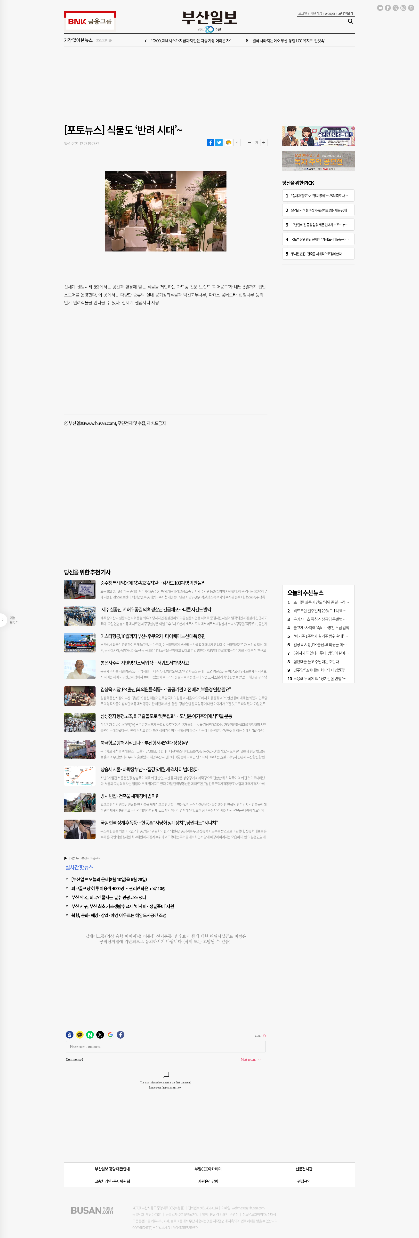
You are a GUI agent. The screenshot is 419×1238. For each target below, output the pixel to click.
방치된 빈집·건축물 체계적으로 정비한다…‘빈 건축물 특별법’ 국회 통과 (334, 253)
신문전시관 (304, 1169)
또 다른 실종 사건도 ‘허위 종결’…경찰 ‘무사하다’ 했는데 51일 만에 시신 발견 (349, 602)
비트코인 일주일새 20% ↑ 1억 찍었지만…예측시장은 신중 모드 (340, 610)
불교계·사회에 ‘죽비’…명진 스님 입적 (321, 627)
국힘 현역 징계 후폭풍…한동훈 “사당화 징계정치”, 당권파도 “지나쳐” (159, 822)
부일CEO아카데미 (207, 1169)
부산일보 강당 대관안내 (112, 1169)
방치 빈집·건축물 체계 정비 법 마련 (129, 795)
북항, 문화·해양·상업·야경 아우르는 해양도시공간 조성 (119, 915)
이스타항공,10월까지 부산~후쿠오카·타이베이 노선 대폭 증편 (152, 636)
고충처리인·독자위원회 (112, 1181)
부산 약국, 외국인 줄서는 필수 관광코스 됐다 (108, 897)
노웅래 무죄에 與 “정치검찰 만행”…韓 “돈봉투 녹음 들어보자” (339, 678)
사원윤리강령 (208, 1181)
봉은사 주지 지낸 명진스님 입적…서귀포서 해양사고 (144, 662)
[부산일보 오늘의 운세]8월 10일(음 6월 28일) (109, 879)
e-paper (330, 13)
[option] (238, 40)
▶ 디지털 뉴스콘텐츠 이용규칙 (82, 858)
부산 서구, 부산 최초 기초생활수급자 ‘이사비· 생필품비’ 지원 (122, 906)
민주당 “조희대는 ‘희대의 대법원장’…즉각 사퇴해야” (332, 670)
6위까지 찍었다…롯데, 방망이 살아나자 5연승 (327, 653)
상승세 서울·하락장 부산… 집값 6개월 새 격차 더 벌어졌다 (149, 769)
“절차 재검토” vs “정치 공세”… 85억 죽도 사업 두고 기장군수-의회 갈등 (334, 195)
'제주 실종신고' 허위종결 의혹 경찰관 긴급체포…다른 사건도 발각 (155, 609)
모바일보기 (345, 13)
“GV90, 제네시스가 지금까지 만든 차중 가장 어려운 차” (191, 40)
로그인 (302, 13)
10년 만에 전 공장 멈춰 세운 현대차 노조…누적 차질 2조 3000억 (329, 224)
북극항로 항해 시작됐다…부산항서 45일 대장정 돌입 (144, 742)
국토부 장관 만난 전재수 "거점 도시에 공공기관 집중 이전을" (327, 239)
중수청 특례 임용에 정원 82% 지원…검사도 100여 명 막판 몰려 (152, 582)
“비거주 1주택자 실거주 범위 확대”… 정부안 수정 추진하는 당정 (340, 636)
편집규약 (304, 1181)
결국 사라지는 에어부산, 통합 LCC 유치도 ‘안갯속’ (288, 40)
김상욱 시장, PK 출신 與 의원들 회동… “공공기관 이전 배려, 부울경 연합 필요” (165, 689)
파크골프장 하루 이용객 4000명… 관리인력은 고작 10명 (118, 888)
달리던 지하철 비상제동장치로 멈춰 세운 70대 (319, 210)
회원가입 (316, 13)
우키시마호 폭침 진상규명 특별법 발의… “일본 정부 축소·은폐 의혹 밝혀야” (349, 619)
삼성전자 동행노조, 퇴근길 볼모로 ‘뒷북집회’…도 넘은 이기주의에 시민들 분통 (166, 716)
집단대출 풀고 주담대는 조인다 (316, 661)
